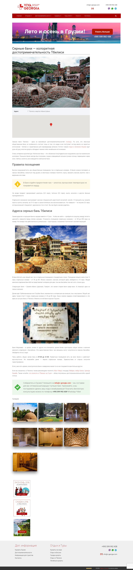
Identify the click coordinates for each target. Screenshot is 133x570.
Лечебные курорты (56, 561)
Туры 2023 (68, 16)
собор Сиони (79, 371)
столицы (69, 142)
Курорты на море (56, 550)
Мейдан (71, 371)
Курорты (57, 16)
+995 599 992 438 (111, 5)
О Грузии (28, 16)
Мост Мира (58, 371)
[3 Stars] (88, 568)
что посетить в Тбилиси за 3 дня (40, 373)
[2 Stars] (87, 568)
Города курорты (55, 555)
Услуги (78, 16)
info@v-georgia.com (93, 5)
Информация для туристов (24, 555)
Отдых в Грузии (104, 568)
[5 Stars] (91, 568)
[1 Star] (86, 568)
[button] (51, 124)
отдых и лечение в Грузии (77, 147)
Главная (19, 16)
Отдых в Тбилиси (56, 558)
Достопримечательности (42, 16)
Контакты (87, 16)
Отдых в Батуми (55, 553)
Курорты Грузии (20, 550)
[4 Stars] (90, 568)
